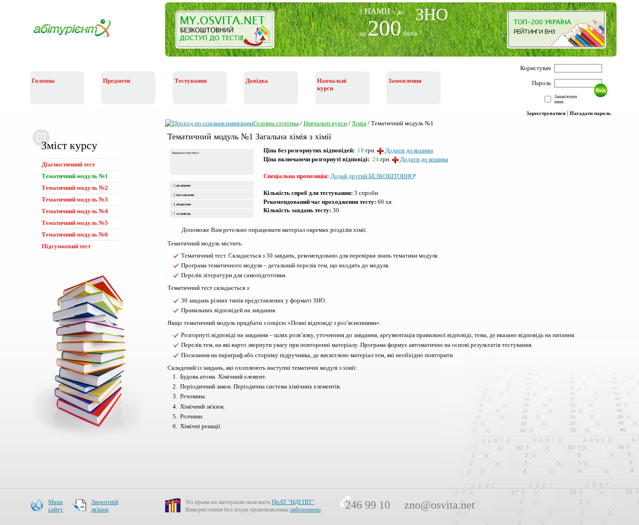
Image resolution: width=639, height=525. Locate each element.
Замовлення (404, 80)
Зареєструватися (546, 113)
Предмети (116, 80)
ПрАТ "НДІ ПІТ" (293, 501)
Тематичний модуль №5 (75, 222)
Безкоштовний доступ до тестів (230, 31)
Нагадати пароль (590, 113)
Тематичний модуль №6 (75, 234)
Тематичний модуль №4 (75, 211)
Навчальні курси (325, 123)
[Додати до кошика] (395, 160)
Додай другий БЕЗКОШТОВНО (372, 176)
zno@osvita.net (439, 505)
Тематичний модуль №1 (75, 176)
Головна (43, 80)
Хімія (359, 123)
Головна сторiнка (276, 123)
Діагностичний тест (68, 164)
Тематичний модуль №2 (75, 187)
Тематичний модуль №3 (75, 199)
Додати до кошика (408, 150)
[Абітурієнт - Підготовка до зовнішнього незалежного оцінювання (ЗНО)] (79, 38)
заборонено (305, 509)
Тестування (190, 80)
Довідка (257, 80)
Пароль (541, 82)
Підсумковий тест (66, 246)
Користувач (535, 68)
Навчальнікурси (332, 84)
